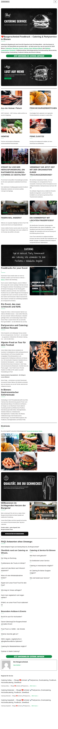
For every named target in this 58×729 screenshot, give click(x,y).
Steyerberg (15, 48)
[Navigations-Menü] (55, 1)
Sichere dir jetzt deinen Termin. (34, 431)
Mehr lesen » (33, 686)
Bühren (3, 279)
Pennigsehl (12, 50)
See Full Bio (16, 665)
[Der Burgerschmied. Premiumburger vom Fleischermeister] (5, 1)
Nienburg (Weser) (37, 48)
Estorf (30, 48)
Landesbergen (5, 50)
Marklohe (47, 48)
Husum (21, 48)
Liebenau (26, 48)
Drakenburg (9, 48)
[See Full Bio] (20, 665)
